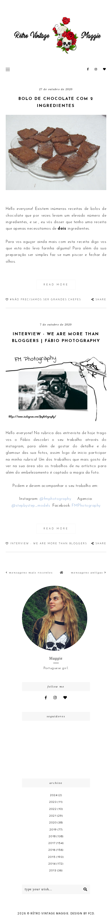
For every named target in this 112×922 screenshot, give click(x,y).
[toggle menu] (8, 69)
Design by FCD (82, 913)
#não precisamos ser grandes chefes (45, 299)
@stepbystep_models (30, 506)
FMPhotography (86, 506)
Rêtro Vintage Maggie (49, 913)
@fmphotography (55, 499)
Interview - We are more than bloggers (48, 543)
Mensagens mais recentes (30, 572)
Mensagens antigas (87, 572)
